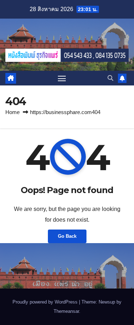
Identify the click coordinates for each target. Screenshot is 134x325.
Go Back (67, 236)
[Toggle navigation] (62, 78)
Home (12, 112)
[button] (110, 78)
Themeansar (66, 311)
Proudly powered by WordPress (46, 302)
